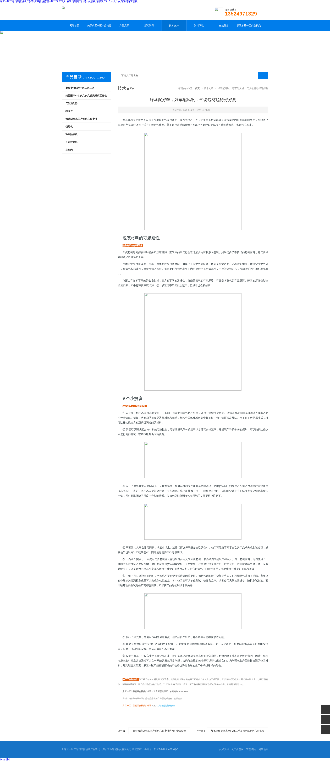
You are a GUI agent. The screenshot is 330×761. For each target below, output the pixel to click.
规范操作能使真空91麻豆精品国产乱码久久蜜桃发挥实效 (237, 731)
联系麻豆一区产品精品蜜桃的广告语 (249, 27)
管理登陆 (251, 749)
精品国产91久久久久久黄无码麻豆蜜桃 (86, 95)
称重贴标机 (71, 134)
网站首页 (74, 25)
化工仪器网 (237, 749)
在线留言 (224, 25)
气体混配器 (71, 103)
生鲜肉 (69, 149)
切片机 (69, 126)
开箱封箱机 (71, 142)
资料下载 (199, 25)
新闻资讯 (149, 25)
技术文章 (208, 88)
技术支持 (174, 25)
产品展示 (124, 25)
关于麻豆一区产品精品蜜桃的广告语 (99, 27)
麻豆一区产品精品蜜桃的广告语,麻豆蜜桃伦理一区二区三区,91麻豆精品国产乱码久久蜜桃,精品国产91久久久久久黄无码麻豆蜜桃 (69, 1)
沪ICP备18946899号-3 (166, 749)
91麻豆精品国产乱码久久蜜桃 (81, 118)
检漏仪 (69, 111)
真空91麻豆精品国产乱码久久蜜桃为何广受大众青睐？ (159, 731)
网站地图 (263, 749)
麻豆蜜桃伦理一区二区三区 (79, 87)
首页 (197, 88)
